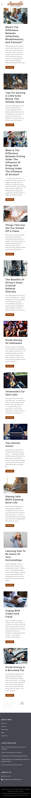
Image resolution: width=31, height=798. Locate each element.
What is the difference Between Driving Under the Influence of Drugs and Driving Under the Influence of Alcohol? (15, 162)
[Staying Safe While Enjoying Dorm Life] (15, 485)
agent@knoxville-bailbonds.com (12, 779)
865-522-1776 (7, 776)
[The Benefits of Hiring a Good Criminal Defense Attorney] (15, 268)
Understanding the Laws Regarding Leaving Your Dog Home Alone (15, 760)
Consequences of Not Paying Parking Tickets (14, 756)
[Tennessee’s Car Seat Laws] (15, 380)
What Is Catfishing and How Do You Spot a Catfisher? (13, 748)
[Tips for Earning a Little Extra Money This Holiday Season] (15, 81)
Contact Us (4, 736)
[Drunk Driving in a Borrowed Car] (15, 656)
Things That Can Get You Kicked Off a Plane (15, 228)
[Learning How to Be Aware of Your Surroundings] (15, 540)
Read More (10, 67)
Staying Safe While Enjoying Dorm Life (14, 499)
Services (3, 726)
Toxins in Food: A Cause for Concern (11, 765)
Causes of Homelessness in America (11, 752)
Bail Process (4, 729)
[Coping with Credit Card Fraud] (15, 599)
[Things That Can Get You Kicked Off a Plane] (15, 214)
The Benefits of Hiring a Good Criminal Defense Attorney (14, 285)
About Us (4, 723)
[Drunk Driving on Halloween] (15, 329)
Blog (2, 732)
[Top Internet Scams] (15, 432)
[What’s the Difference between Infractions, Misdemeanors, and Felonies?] (15, 16)
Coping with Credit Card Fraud (12, 613)
